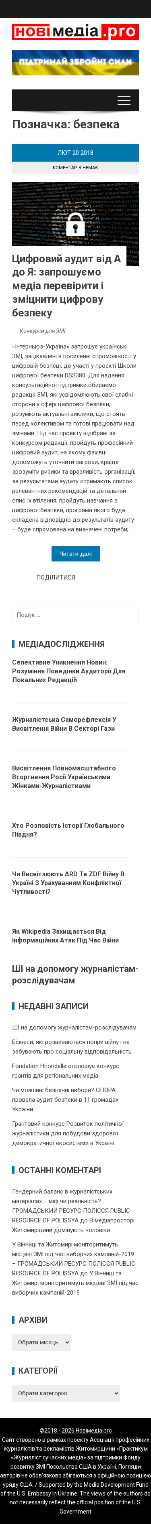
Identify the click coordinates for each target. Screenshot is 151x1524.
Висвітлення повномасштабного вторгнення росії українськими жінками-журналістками (64, 777)
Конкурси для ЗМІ (43, 331)
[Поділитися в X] (92, 577)
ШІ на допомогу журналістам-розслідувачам (74, 1027)
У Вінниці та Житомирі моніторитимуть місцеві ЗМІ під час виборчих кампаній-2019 (75, 1283)
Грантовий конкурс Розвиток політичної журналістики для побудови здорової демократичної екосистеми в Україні (68, 1133)
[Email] (110, 577)
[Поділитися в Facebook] (83, 577)
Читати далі (76, 553)
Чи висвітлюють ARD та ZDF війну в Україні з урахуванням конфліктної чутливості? (68, 883)
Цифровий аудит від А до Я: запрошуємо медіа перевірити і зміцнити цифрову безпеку (66, 286)
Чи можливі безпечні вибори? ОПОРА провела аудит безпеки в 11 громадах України (65, 1099)
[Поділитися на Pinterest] (101, 577)
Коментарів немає (75, 167)
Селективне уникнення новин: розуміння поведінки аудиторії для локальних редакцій (68, 671)
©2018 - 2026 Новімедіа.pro (75, 1430)
